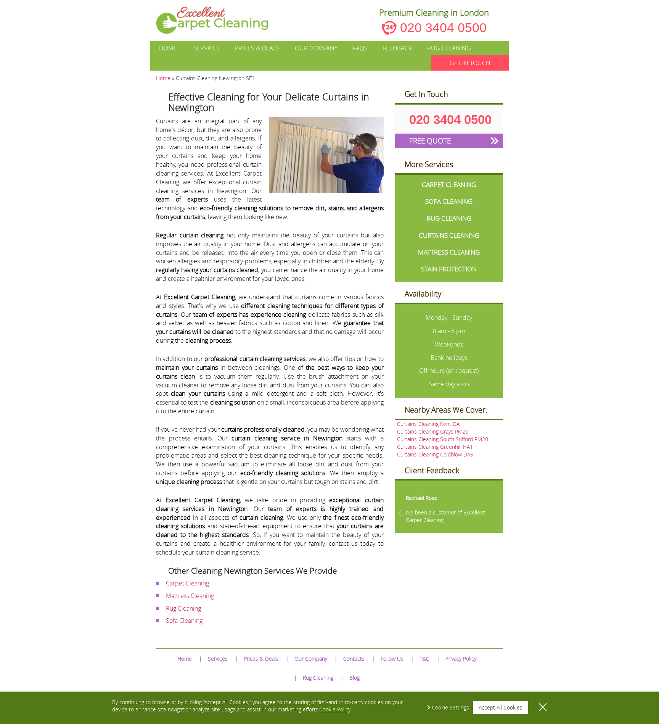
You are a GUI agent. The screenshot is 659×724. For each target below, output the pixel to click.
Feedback (397, 48)
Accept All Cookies (500, 707)
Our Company (316, 48)
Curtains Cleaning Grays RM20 (433, 431)
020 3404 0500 (443, 27)
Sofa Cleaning (184, 620)
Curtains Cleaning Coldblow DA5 (435, 454)
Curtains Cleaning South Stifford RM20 (442, 439)
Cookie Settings (450, 707)
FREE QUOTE (430, 140)
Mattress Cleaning (190, 596)
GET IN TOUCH (470, 63)
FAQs (360, 48)
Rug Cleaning (449, 48)
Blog (354, 677)
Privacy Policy (460, 658)
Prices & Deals (257, 48)
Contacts (354, 658)
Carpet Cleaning (187, 583)
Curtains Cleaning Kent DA (428, 423)
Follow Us (392, 658)
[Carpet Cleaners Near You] (218, 20)
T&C (424, 658)
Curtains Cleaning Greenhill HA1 (435, 446)
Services (206, 48)
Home (168, 48)
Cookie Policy (334, 709)
